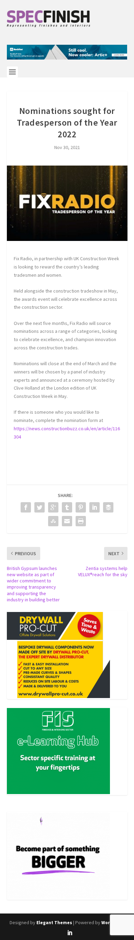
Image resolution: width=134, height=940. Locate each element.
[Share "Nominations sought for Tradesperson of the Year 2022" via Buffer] (108, 507)
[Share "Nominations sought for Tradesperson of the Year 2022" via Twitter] (39, 507)
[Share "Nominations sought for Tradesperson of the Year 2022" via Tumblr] (67, 507)
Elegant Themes (54, 923)
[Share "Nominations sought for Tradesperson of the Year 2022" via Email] (67, 521)
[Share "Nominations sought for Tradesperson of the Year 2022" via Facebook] (26, 507)
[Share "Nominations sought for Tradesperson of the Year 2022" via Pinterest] (81, 507)
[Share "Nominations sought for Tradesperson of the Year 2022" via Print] (81, 521)
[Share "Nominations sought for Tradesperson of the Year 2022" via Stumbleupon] (53, 521)
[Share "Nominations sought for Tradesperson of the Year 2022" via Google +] (53, 507)
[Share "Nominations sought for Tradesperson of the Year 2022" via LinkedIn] (94, 507)
